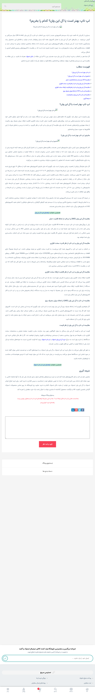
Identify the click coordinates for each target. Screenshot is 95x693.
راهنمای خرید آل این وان (42, 213)
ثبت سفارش (87, 683)
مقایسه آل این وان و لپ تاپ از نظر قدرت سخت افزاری (74, 84)
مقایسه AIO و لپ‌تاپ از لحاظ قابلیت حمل (78, 80)
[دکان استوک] (88, 5)
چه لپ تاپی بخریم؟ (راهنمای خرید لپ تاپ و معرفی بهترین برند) (35, 399)
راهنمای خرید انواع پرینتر (47, 402)
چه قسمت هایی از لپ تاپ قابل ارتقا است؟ (66, 399)
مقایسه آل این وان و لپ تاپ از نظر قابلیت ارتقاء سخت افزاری (72, 87)
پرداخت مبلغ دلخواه (85, 678)
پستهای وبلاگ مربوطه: (47, 395)
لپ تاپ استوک (46, 339)
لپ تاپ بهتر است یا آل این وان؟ (81, 72)
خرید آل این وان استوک (59, 339)
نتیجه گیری (86, 98)
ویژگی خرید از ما (41, 678)
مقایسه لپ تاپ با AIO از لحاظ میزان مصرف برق (76, 91)
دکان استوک (29, 56)
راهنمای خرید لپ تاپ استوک (42, 365)
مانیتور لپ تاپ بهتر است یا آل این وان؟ (79, 76)
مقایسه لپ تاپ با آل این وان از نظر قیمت (78, 95)
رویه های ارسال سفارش (39, 683)
